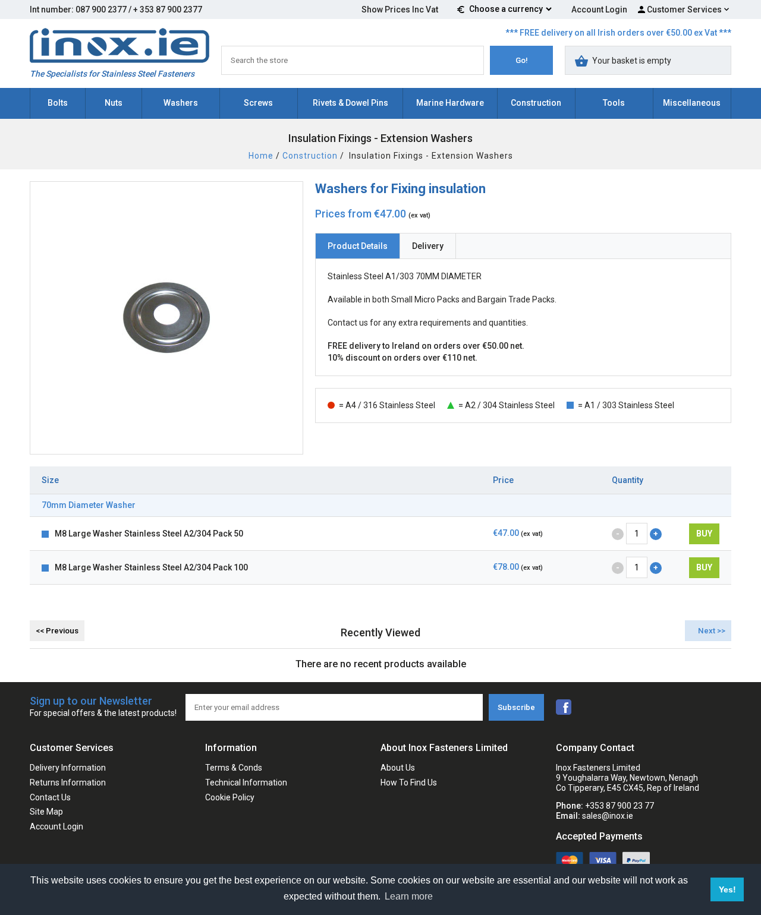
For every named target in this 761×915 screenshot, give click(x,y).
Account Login (599, 9)
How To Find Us (408, 782)
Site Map (46, 811)
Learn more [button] (409, 896)
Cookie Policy (229, 797)
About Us (397, 767)
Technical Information (246, 782)
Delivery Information (68, 767)
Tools (614, 103)
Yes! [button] (727, 889)
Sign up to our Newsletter (103, 706)
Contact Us (50, 797)
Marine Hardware (450, 103)
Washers (180, 103)
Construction (536, 103)
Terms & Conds (233, 767)
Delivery (428, 246)
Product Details (358, 246)
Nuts (113, 103)
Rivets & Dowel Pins (350, 103)
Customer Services (684, 9)
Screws (258, 103)
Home (261, 155)
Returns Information (68, 782)
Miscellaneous (692, 103)
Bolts (58, 103)
